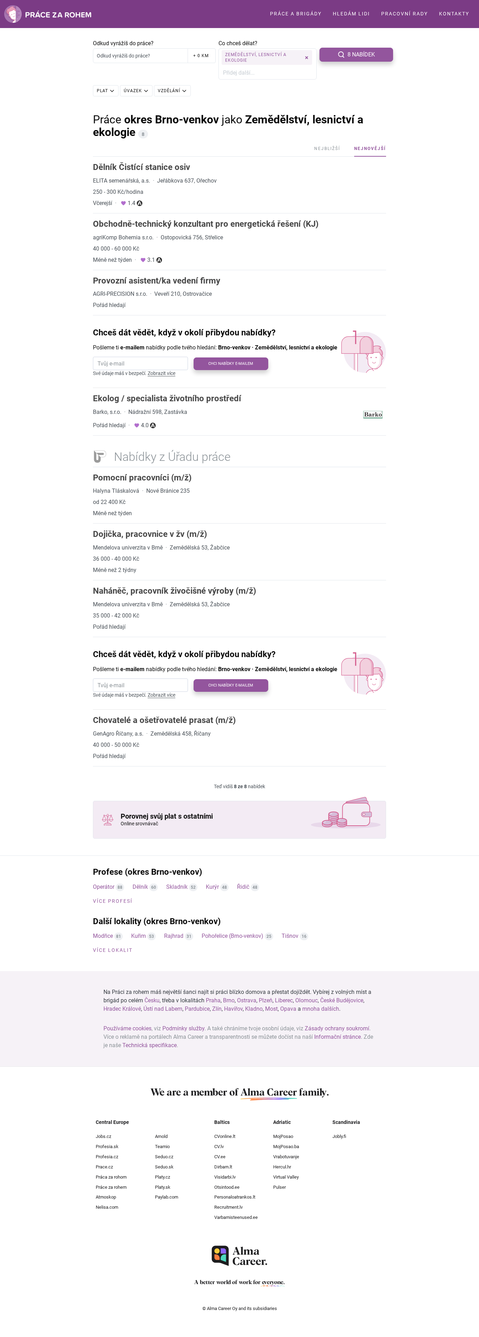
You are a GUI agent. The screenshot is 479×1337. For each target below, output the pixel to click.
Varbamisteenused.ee (236, 1217)
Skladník (177, 887)
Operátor (103, 887)
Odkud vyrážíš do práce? (123, 43)
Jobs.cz (103, 1136)
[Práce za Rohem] (47, 14)
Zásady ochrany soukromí (337, 1028)
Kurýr (212, 887)
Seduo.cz (164, 1156)
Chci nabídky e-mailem (230, 363)
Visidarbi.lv (225, 1177)
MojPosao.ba (286, 1146)
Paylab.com (166, 1197)
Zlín (217, 1008)
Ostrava (246, 1000)
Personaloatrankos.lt (234, 1197)
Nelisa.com (107, 1207)
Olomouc (306, 1000)
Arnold (161, 1136)
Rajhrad (173, 936)
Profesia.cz (107, 1156)
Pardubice (197, 1008)
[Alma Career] (239, 1255)
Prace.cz (104, 1166)
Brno (229, 1000)
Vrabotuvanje (286, 1156)
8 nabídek (361, 54)
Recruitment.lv (228, 1207)
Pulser (279, 1187)
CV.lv (219, 1146)
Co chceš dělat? (237, 43)
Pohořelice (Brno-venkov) (232, 936)
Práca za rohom (111, 1177)
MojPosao (283, 1136)
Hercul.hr (282, 1166)
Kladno (254, 1008)
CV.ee (219, 1156)
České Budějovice (341, 1000)
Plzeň (265, 1000)
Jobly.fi (339, 1136)
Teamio (162, 1146)
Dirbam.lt (223, 1166)
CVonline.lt (224, 1136)
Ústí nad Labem (162, 1008)
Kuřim (138, 936)
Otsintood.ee (227, 1187)
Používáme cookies (127, 1028)
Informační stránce (337, 1037)
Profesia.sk (107, 1146)
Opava (288, 1008)
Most (271, 1008)
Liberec (284, 1000)
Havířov (233, 1008)
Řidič (243, 887)
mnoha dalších (320, 1008)
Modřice (103, 936)
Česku (152, 1000)
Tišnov (290, 936)
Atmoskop (106, 1197)
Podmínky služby (183, 1028)
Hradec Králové (122, 1008)
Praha (213, 1000)
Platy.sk (162, 1187)
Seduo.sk (164, 1166)
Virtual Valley (286, 1177)
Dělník (140, 887)
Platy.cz (162, 1177)
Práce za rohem (111, 1187)
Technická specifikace (149, 1045)
